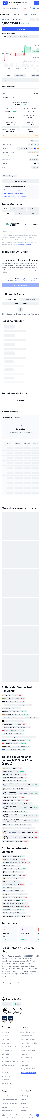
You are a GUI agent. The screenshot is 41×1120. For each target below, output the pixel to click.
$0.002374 (15, 816)
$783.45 (13, 883)
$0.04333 (14, 861)
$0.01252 (17, 867)
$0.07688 (15, 918)
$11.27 (14, 896)
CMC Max (5, 1048)
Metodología (24, 1066)
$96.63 (13, 877)
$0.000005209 (17, 911)
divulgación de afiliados (25, 244)
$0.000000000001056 (21, 842)
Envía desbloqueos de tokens (14, 193)
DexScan (5, 1063)
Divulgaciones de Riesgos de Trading (24, 280)
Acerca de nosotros (27, 1037)
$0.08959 (12, 886)
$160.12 (21, 812)
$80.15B (16, 8)
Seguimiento (6, 1081)
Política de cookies (26, 1052)
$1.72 (15, 782)
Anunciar (5, 1041)
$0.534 (15, 786)
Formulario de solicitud (9, 1105)
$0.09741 (17, 830)
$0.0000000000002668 (21, 837)
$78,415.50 (14, 864)
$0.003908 (18, 808)
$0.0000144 (16, 846)
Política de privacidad (27, 1044)
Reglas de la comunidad (28, 1055)
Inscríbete (5, 1101)
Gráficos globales (8, 1070)
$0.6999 (14, 776)
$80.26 (15, 880)
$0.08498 (15, 899)
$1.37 (12, 870)
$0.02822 (15, 779)
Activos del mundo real (10, 1066)
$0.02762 (14, 915)
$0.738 (12, 893)
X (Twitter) (24, 1101)
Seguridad (24, 1070)
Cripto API (5, 1059)
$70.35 (21, 798)
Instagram (24, 1112)
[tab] (29, 75)
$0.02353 (16, 805)
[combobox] (20, 80)
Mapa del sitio (6, 1088)
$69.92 (21, 826)
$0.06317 (14, 802)
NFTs (3, 1074)
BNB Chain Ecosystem (9, 176)
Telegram (23, 1108)
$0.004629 (16, 908)
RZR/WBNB (25, 224)
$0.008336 (19, 833)
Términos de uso (26, 1041)
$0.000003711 (15, 902)
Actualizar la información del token (16, 190)
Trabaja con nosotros (27, 1074)
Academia (5, 1037)
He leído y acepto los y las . (22, 279)
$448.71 (21, 790)
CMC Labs (5, 1044)
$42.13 (21, 820)
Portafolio (5, 1077)
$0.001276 (16, 794)
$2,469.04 (15, 874)
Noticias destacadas (9, 1052)
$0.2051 (14, 889)
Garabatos (5, 1085)
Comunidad (24, 1105)
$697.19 (13, 773)
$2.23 (17, 921)
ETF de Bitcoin (7, 1055)
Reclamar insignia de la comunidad (16, 197)
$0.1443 (14, 905)
